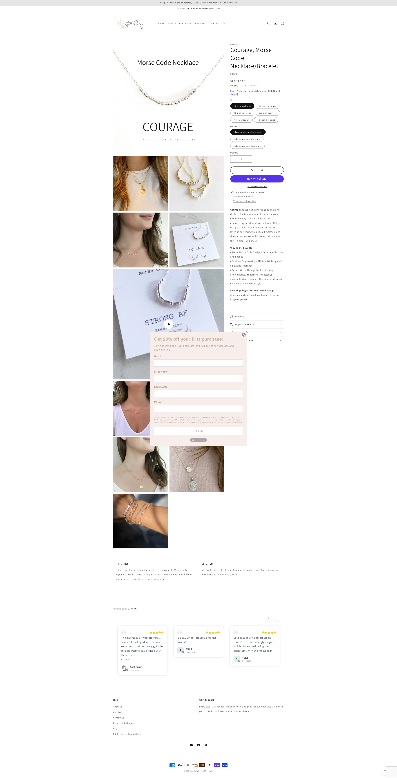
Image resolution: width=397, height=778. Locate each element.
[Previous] (269, 618)
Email (157, 356)
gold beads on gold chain (247, 139)
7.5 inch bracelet (266, 119)
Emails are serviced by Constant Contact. (224, 422)
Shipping (234, 85)
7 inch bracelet (241, 119)
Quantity (234, 152)
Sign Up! (198, 431)
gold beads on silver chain (247, 145)
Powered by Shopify (205, 771)
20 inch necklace (242, 112)
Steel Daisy (194, 771)
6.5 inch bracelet (268, 112)
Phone (158, 402)
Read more (125, 659)
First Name (161, 371)
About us (117, 706)
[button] (171, 23)
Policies (117, 712)
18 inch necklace (267, 105)
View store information (244, 201)
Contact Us (118, 717)
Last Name (160, 387)
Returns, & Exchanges (124, 723)
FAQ (115, 728)
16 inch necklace (242, 105)
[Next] (277, 618)
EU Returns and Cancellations (128, 734)
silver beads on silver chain (248, 132)
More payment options (257, 186)
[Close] (244, 335)
